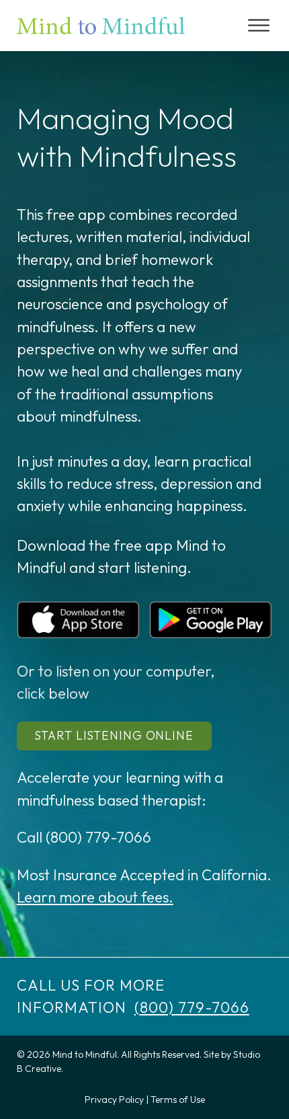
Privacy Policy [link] (114, 1099)
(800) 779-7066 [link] (191, 1007)
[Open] (259, 25)
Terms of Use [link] (178, 1099)
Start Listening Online (114, 735)
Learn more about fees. (95, 897)
